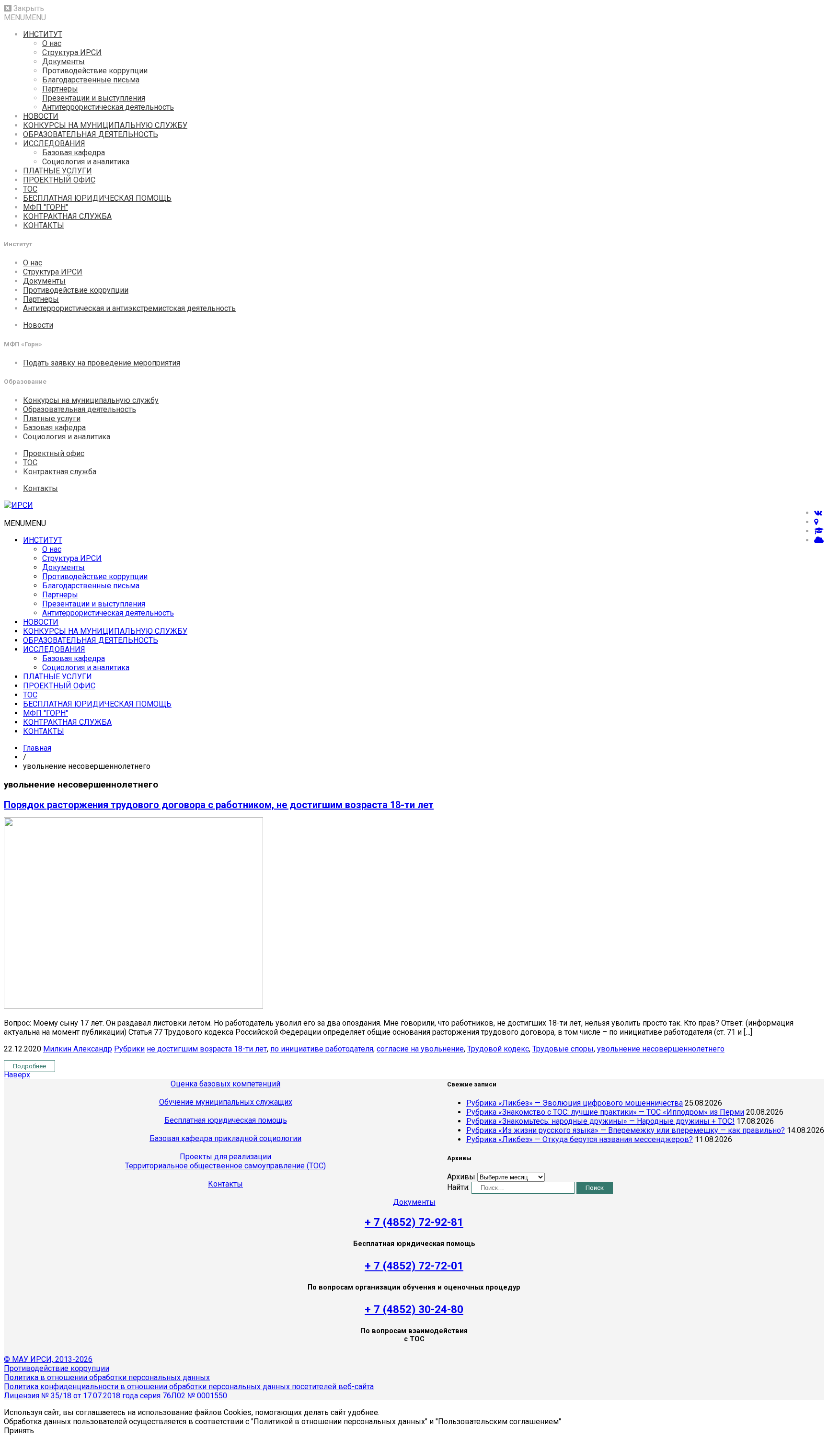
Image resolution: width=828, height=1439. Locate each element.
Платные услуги (51, 418)
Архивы (461, 1176)
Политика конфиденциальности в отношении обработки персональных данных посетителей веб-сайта (189, 1386)
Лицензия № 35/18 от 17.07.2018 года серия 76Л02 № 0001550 (115, 1395)
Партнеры (60, 88)
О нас (51, 43)
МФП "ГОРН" (45, 207)
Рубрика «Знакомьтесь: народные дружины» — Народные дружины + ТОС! (600, 1121)
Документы (63, 61)
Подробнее (29, 1066)
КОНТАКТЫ (43, 225)
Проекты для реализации (225, 1156)
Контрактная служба (59, 471)
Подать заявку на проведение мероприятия (101, 362)
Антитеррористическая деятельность (108, 107)
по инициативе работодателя (321, 1048)
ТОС (30, 189)
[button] (25, 17)
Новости (38, 325)
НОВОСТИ (40, 116)
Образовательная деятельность (79, 409)
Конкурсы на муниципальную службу (91, 400)
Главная (37, 748)
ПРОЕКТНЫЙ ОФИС (59, 179)
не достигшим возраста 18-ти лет (207, 1048)
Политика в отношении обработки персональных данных (107, 1377)
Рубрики (129, 1048)
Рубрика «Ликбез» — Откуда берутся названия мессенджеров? (579, 1139)
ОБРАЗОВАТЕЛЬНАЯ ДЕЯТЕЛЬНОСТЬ (90, 134)
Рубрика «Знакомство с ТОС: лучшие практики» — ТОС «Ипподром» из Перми (605, 1112)
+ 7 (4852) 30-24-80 (414, 1309)
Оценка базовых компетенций (225, 1083)
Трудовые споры (563, 1048)
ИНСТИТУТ (42, 34)
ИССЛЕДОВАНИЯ (54, 143)
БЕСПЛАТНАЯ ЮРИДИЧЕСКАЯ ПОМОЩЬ (97, 198)
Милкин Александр (77, 1048)
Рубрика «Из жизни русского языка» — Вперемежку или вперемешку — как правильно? (625, 1130)
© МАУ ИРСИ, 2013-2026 (48, 1359)
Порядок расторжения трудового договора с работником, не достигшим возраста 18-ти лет (219, 805)
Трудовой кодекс (498, 1048)
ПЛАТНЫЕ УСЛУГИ (57, 170)
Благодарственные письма (90, 79)
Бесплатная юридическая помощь (225, 1120)
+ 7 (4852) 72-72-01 (414, 1265)
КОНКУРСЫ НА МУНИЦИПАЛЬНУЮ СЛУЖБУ (105, 125)
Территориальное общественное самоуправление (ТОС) (225, 1165)
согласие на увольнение (420, 1048)
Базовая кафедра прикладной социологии (225, 1138)
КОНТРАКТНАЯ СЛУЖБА (67, 216)
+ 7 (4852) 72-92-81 (414, 1222)
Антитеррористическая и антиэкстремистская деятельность (129, 308)
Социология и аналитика (85, 161)
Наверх (17, 1074)
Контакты (40, 488)
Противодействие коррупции (95, 70)
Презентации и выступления (93, 98)
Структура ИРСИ (72, 52)
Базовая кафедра (73, 152)
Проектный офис (53, 453)
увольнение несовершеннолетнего (660, 1048)
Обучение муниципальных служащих (225, 1102)
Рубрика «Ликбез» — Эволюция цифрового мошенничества (574, 1103)
